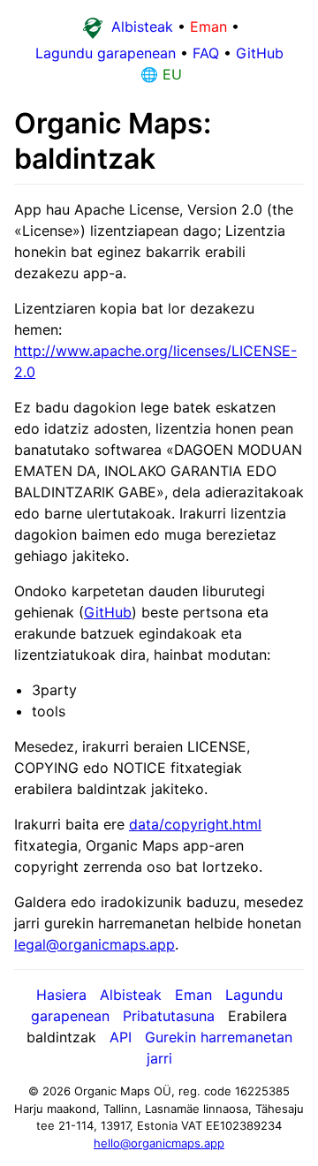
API (121, 1037)
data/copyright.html (195, 824)
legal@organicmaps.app (94, 944)
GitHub (108, 612)
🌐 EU (159, 74)
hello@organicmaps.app (159, 1143)
